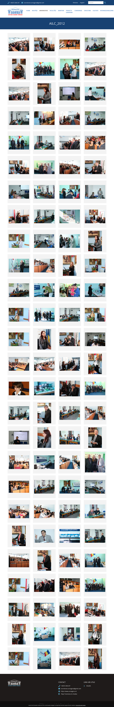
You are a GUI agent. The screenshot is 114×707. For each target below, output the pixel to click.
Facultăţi (53, 10)
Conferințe (78, 10)
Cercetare (87, 10)
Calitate (95, 10)
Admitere (61, 10)
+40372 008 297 (15, 3)
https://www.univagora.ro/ (69, 691)
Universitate (43, 10)
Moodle (88, 686)
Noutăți (34, 10)
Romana (75, 2)
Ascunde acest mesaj (81, 705)
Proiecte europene (69, 11)
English (82, 2)
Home (28, 10)
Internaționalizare (106, 10)
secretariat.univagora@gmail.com (34, 3)
